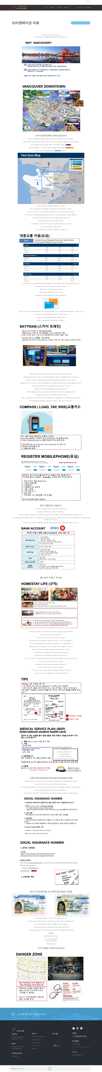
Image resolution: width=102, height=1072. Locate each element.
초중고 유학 (79, 7)
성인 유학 (72, 7)
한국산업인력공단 (36, 1039)
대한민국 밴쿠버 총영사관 (38, 1036)
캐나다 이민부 (35, 1045)
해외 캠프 (66, 7)
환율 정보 (57, 1045)
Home (73, 22)
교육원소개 (52, 7)
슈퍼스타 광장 (87, 7)
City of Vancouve (36, 1042)
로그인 (89, 1)
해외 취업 (59, 7)
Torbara (23, 1068)
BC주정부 (34, 1048)
